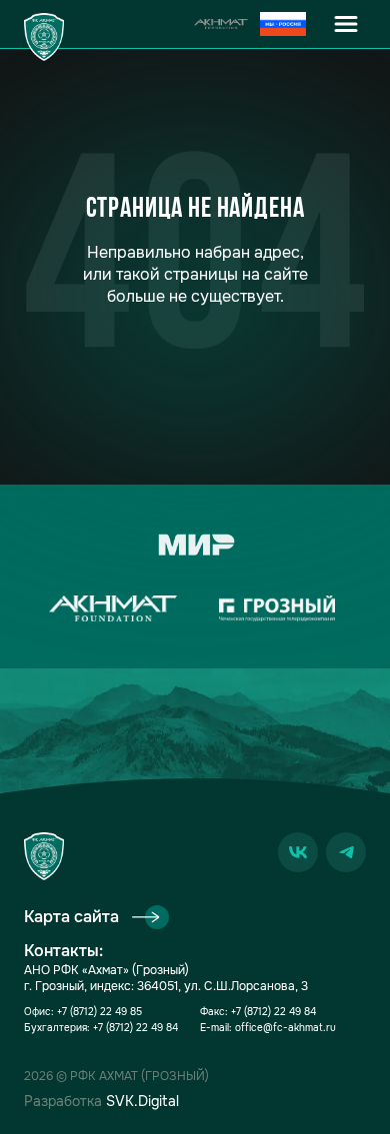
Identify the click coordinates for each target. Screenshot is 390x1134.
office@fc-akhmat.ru (285, 1027)
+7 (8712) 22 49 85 (99, 1011)
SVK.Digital (142, 1101)
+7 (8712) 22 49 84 (135, 1027)
